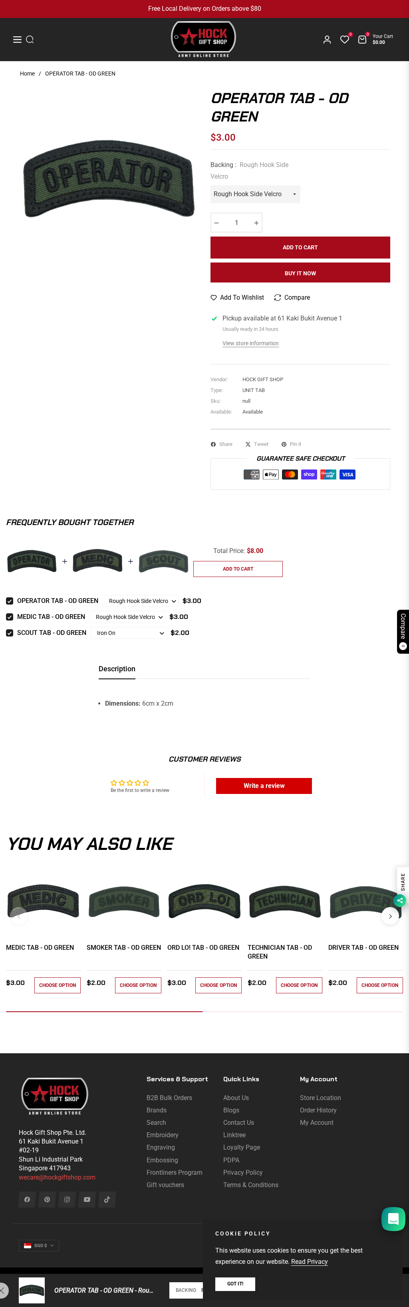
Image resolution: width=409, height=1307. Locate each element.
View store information (250, 343)
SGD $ (40, 1245)
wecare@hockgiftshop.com (57, 1177)
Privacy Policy (243, 1172)
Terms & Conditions (250, 1185)
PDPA (231, 1160)
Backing (186, 1290)
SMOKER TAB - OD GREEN (124, 947)
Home (27, 73)
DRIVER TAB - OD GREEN (363, 947)
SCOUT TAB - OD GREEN (51, 633)
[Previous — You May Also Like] (19, 916)
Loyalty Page (241, 1147)
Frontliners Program (175, 1172)
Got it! (235, 1284)
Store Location (320, 1098)
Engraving (161, 1147)
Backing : (249, 170)
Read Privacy (309, 1261)
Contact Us (238, 1122)
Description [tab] (117, 668)
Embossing (162, 1160)
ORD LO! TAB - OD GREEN (203, 947)
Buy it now (300, 273)
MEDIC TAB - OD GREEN (51, 617)
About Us (236, 1098)
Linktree (234, 1135)
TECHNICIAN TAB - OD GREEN (280, 952)
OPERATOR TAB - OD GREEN (57, 601)
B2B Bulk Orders (169, 1098)
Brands (157, 1110)
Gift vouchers (165, 1185)
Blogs (231, 1110)
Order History (318, 1110)
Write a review (264, 786)
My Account (317, 1122)
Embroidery (163, 1135)
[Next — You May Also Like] (390, 916)
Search (156, 1122)
